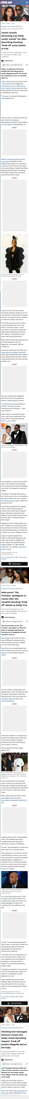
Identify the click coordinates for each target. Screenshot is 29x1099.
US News (3, 558)
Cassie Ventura (10, 557)
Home (3, 23)
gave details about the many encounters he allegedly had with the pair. (14, 800)
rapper (6, 96)
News (8, 23)
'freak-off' (15, 400)
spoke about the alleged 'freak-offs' (13, 352)
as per (8, 421)
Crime (13, 23)
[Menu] (27, 2)
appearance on (17, 896)
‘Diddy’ (7, 638)
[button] (27, 65)
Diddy (3, 81)
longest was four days (11, 501)
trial (5, 124)
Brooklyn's (15, 120)
